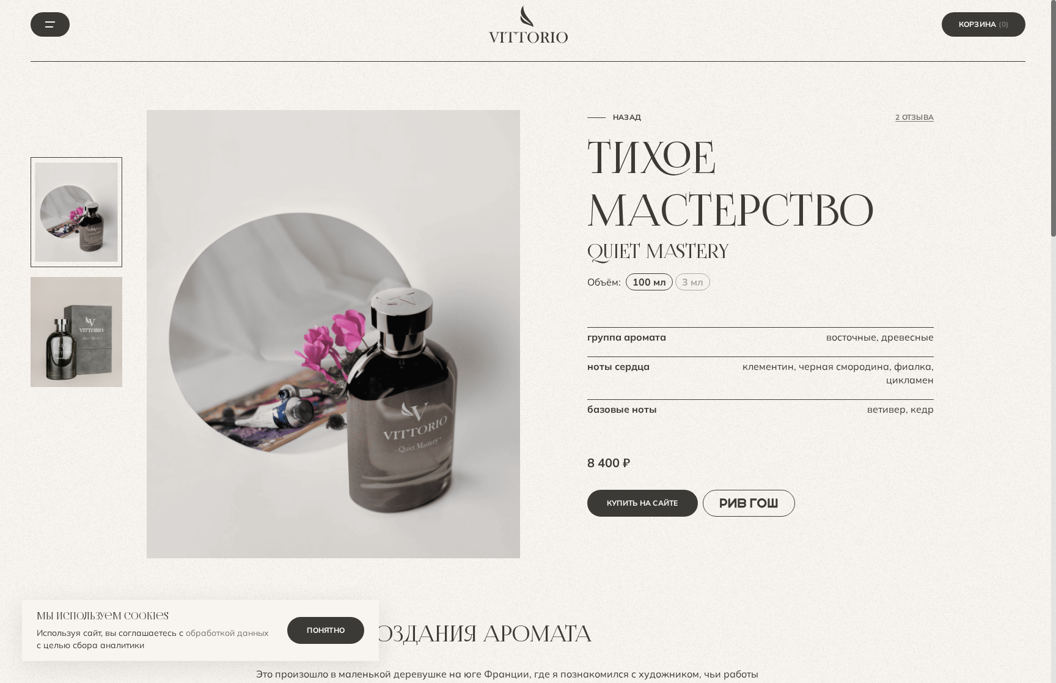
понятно (326, 630)
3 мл (692, 282)
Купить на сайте (642, 503)
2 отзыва (914, 117)
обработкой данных (227, 632)
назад (627, 117)
